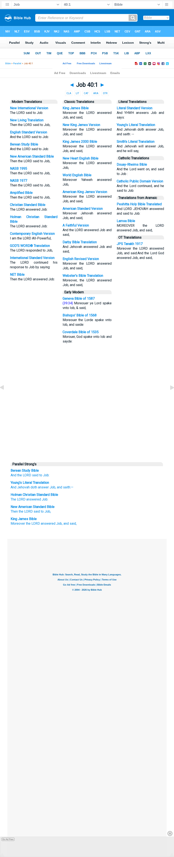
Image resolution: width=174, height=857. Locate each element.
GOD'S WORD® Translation (30, 246)
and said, (70, 523)
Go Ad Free (8, 839)
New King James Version (81, 125)
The (18, 499)
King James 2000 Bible (80, 142)
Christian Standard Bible (27, 205)
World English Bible (77, 175)
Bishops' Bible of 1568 (80, 315)
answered (33, 499)
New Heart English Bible (80, 158)
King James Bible (76, 108)
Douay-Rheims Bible (132, 164)
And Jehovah (20, 487)
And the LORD (21, 475)
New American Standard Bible (32, 156)
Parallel (17, 63)
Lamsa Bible (126, 221)
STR (105, 93)
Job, (59, 523)
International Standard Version (32, 258)
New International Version (29, 108)
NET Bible (17, 275)
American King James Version (85, 192)
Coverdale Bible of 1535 (81, 332)
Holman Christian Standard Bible (34, 495)
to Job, (46, 511)
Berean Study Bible (24, 144)
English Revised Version (81, 259)
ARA (96, 93)
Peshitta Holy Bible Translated (139, 204)
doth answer (39, 487)
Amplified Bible (21, 193)
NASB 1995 (18, 168)
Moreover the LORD (25, 523)
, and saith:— (64, 487)
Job (52, 487)
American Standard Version (83, 209)
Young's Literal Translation (136, 125)
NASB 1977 (18, 181)
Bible (8, 63)
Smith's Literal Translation (135, 142)
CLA (69, 93)
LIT (77, 93)
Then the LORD (22, 511)
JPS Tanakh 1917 (130, 244)
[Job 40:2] (168, 397)
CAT (86, 93)
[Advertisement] (87, 427)
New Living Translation (27, 120)
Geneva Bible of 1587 (79, 298)
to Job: (44, 475)
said (35, 475)
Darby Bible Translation (80, 242)
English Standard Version (28, 132)
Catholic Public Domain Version (140, 181)
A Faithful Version (76, 225)
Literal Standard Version (134, 108)
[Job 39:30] (5, 397)
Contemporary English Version (32, 234)
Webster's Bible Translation (83, 276)
